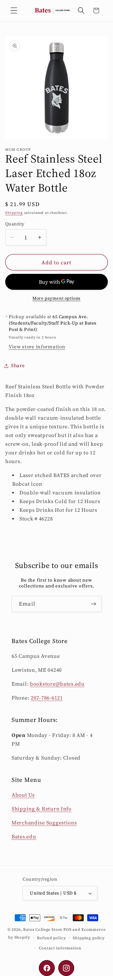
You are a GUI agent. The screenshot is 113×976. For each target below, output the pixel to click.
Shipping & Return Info (42, 808)
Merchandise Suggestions (44, 822)
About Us (23, 794)
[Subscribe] (93, 604)
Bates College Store (42, 929)
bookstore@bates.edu (57, 683)
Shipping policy (89, 937)
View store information (37, 346)
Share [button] (18, 365)
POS (67, 929)
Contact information (60, 947)
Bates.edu (24, 836)
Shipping (14, 212)
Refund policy (51, 937)
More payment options (56, 298)
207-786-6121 (47, 697)
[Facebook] (47, 968)
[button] (14, 10)
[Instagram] (66, 968)
